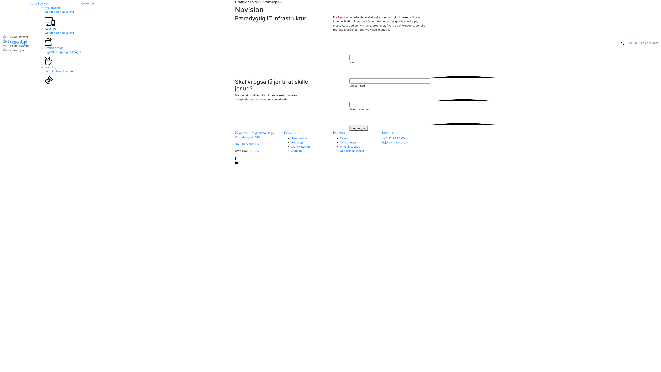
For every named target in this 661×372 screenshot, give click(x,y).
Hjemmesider (299, 138)
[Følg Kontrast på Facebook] (257, 158)
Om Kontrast (348, 142)
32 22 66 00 (633, 43)
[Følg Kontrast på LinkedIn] (257, 162)
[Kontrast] (15, 42)
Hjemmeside (59, 9)
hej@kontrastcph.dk (395, 142)
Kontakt (91, 3)
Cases (34, 3)
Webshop (59, 30)
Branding (59, 69)
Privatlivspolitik (350, 146)
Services (43, 3)
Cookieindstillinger (352, 150)
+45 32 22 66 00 (393, 138)
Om (83, 3)
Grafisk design (63, 50)
